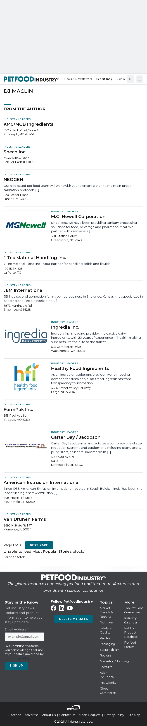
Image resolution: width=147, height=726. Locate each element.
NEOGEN (13, 179)
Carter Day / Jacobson (76, 437)
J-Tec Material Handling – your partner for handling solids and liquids (57, 264)
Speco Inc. (15, 151)
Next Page (39, 545)
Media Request (90, 715)
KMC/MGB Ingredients (28, 124)
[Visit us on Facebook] (53, 608)
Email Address (17, 629)
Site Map (134, 715)
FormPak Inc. (18, 409)
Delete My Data (73, 619)
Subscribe (14, 715)
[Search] (130, 79)
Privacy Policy (114, 715)
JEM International (24, 290)
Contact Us (67, 715)
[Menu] (139, 79)
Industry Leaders (17, 119)
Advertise (31, 715)
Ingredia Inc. (65, 327)
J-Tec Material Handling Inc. (35, 257)
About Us (49, 715)
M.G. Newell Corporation (78, 216)
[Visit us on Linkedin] (61, 608)
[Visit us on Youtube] (70, 608)
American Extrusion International (42, 482)
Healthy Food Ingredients (80, 368)
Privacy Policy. (20, 658)
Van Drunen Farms (25, 519)
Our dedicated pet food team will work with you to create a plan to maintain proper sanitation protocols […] (68, 188)
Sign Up (16, 665)
